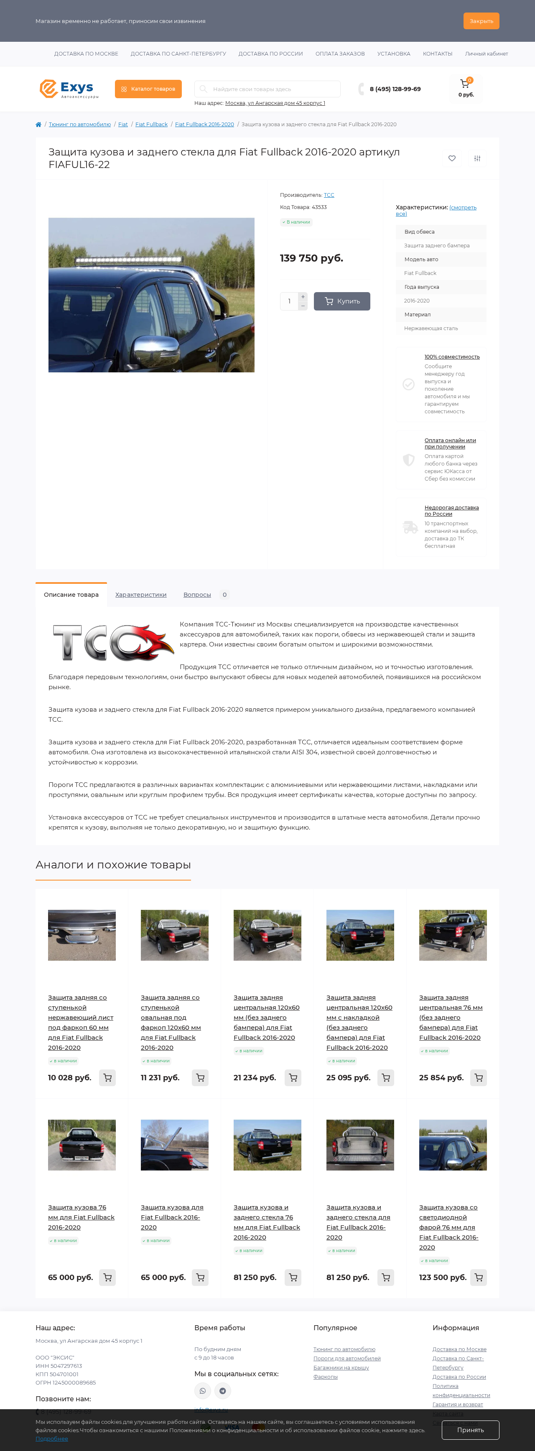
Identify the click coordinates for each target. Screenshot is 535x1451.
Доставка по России (271, 54)
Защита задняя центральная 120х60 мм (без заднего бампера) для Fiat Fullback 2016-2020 (267, 1017)
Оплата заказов (340, 54)
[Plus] (303, 296)
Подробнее (52, 1438)
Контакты (438, 54)
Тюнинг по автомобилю (80, 124)
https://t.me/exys (222, 1390)
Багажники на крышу (341, 1367)
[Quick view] (116, 901)
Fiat (123, 124)
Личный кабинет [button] (486, 54)
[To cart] (107, 1077)
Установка (393, 54)
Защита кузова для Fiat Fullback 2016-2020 (172, 1217)
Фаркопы (325, 1377)
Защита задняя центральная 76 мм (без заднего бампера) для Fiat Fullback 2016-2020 (451, 1017)
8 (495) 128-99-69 (395, 89)
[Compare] (116, 933)
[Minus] (303, 306)
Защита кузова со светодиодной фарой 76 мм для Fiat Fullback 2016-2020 (449, 1227)
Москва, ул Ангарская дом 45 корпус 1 (275, 103)
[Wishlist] (116, 917)
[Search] (203, 89)
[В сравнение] (477, 158)
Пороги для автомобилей (347, 1358)
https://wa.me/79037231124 (202, 1390)
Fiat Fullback (151, 124)
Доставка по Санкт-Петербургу (178, 54)
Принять (470, 1430)
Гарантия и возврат (458, 1404)
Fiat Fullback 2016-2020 (204, 124)
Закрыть (481, 21)
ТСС (329, 195)
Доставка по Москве (86, 54)
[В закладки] (452, 158)
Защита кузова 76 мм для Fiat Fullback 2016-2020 (81, 1217)
